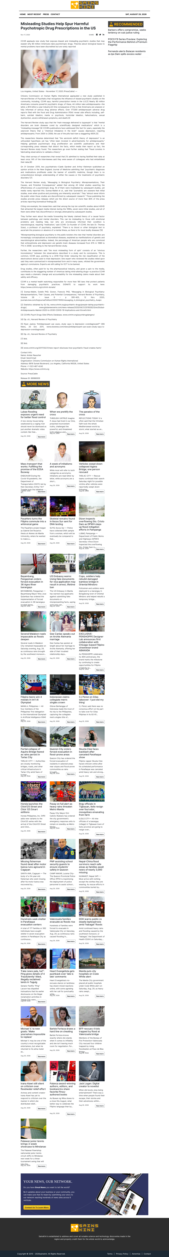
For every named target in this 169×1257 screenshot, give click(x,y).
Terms (109, 1254)
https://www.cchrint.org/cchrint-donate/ (38, 287)
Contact (147, 1254)
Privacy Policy (122, 1254)
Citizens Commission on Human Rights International (45, 96)
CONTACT (55, 14)
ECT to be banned (72, 264)
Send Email (31, 358)
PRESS (46, 14)
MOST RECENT (34, 14)
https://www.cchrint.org (39, 369)
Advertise (136, 1254)
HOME (23, 14)
